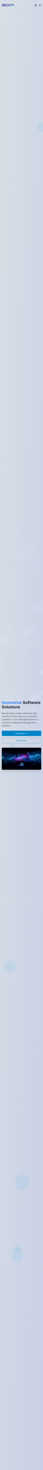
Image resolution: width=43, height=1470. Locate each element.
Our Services (21, 740)
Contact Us (20, 733)
